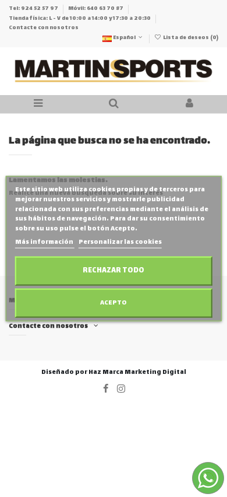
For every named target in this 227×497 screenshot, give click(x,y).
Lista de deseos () (190, 38)
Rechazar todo (113, 270)
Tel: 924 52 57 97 (34, 8)
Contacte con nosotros (44, 28)
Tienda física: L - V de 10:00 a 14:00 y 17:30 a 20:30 (80, 18)
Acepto (113, 302)
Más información (45, 242)
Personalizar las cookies (120, 242)
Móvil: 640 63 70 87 (96, 8)
